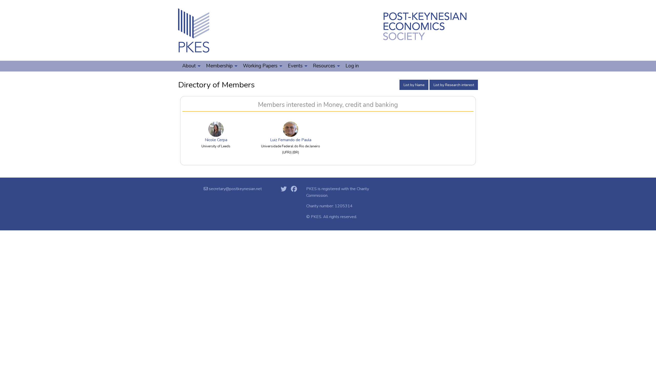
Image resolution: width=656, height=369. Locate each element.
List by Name (414, 84)
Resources (324, 66)
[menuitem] (190, 66)
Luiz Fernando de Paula (290, 140)
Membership (219, 66)
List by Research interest (454, 84)
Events (295, 66)
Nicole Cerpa (216, 140)
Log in (352, 66)
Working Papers (260, 66)
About (189, 66)
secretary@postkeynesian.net (235, 189)
